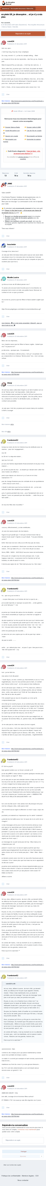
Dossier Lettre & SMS (34, 127)
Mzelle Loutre (13, 277)
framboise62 (12, 440)
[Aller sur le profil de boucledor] (4, 246)
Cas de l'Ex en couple (34, 130)
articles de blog (23, 157)
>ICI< (12, 424)
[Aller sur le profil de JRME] (4, 185)
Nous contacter (23, 1180)
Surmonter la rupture (34, 139)
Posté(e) (17, 44)
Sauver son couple (11, 136)
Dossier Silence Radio (12, 127)
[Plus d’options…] (42, 42)
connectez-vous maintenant (26, 1129)
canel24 (7, 22)
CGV (37, 1176)
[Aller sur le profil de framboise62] (4, 441)
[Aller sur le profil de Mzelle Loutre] (4, 279)
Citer (8, 94)
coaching (23, 159)
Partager (23, 1151)
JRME (9, 184)
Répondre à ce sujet (23, 34)
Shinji (9, 383)
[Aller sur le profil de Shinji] (4, 384)
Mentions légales (28, 1176)
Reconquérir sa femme (34, 136)
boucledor (11, 244)
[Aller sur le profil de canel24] (4, 43)
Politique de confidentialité (11, 1176)
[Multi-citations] (3, 94)
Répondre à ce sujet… (13, 1140)
